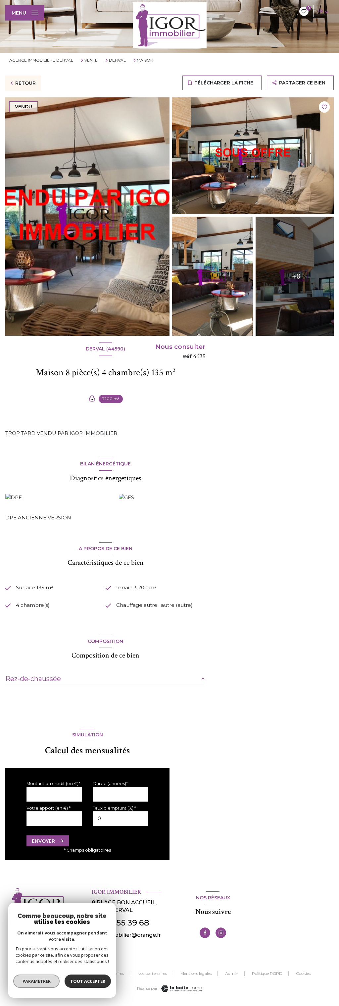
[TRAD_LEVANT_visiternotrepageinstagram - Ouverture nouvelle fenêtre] (221, 932)
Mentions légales (196, 973)
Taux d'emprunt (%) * (114, 808)
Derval (117, 60)
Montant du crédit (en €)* (53, 783)
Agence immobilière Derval (41, 60)
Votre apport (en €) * (48, 808)
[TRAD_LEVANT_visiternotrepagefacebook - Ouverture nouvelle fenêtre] (205, 932)
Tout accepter (87, 981)
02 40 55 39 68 (120, 922)
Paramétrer (37, 981)
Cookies (303, 973)
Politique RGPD (267, 973)
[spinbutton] (120, 818)
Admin (231, 973)
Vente (91, 60)
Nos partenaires (152, 973)
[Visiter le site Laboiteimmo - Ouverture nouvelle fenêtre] (181, 988)
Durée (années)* (110, 783)
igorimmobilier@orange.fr (126, 935)
